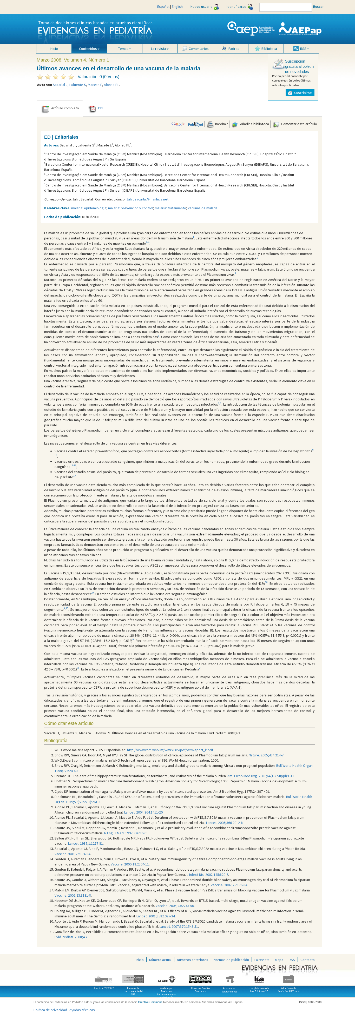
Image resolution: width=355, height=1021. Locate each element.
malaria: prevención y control (130, 208)
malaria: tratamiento (170, 208)
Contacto (307, 959)
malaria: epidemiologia (88, 208)
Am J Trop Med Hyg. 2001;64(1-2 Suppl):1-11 (260, 776)
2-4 (147, 242)
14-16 (73, 465)
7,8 (219, 403)
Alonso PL (111, 84)
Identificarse (236, 6)
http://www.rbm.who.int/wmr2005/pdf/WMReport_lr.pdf (170, 750)
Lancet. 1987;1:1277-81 (85, 843)
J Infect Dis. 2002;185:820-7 (207, 874)
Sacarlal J (60, 84)
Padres (233, 48)
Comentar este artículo (298, 124)
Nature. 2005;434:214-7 (266, 755)
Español (163, 6)
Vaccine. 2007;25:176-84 (229, 885)
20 (78, 668)
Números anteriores (192, 959)
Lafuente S (77, 84)
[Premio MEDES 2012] (104, 977)
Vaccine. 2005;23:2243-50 (175, 905)
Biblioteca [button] (269, 48)
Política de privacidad (50, 1009)
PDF (101, 108)
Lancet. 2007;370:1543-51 (179, 926)
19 (92, 592)
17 (74, 476)
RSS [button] (303, 48)
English (177, 6)
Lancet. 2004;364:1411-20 (143, 812)
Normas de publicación (231, 959)
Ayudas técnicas (82, 1009)
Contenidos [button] (88, 48)
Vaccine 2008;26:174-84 (72, 853)
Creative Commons (150, 1002)
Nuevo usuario (201, 6)
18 (266, 582)
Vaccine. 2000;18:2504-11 (130, 864)
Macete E (95, 84)
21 (200, 668)
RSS (292, 959)
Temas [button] (123, 48)
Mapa (279, 959)
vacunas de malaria (203, 208)
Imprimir (221, 124)
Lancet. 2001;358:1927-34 (155, 916)
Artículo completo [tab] (65, 108)
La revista (261, 959)
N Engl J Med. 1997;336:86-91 (126, 833)
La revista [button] (158, 48)
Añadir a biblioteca (254, 124)
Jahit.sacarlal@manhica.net (147, 199)
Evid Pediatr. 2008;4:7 (71, 937)
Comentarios (199, 48)
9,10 (66, 608)
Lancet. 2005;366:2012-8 (224, 822)
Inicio (54, 48)
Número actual (160, 959)
